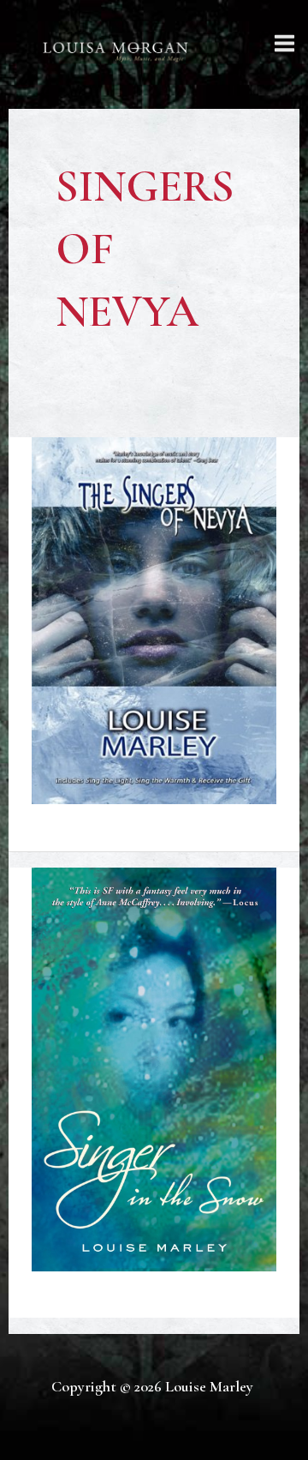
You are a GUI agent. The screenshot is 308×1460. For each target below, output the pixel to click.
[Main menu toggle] (285, 43)
